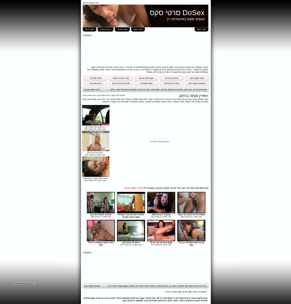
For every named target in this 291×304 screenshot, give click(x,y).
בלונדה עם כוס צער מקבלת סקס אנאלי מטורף (131, 215)
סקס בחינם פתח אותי (126, 89)
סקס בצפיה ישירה (120, 286)
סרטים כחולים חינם (121, 83)
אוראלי (164, 89)
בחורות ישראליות (171, 83)
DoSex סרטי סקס (177, 13)
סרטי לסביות (95, 78)
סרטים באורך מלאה (159, 286)
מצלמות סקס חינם (197, 83)
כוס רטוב (188, 89)
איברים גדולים (200, 286)
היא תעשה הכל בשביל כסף (95, 127)
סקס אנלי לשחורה (185, 286)
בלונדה (132, 286)
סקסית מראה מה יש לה (161, 242)
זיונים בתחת (105, 29)
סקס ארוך (155, 89)
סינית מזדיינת (142, 286)
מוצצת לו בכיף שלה (161, 214)
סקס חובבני (122, 29)
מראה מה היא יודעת (95, 153)
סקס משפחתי (146, 83)
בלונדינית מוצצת (175, 89)
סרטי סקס (201, 29)
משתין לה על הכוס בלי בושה (191, 214)
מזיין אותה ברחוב (89, 95)
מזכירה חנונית (143, 89)
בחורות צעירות (171, 78)
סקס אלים (187, 291)
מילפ (112, 89)
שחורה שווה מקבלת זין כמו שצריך (95, 178)
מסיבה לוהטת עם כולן (100, 214)
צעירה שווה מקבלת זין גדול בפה (191, 243)
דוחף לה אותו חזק (130, 242)
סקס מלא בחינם (146, 78)
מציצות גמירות (200, 89)
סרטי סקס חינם (197, 78)
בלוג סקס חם (96, 83)
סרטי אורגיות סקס (121, 78)
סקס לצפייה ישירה (173, 291)
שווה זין (172, 286)
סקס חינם (89, 29)
